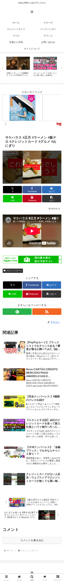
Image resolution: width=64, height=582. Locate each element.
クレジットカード (14, 270)
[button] (51, 198)
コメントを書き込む (32, 540)
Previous (2, 68)
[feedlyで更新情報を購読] (17, 311)
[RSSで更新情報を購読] (46, 311)
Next (61, 68)
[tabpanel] (18, 68)
